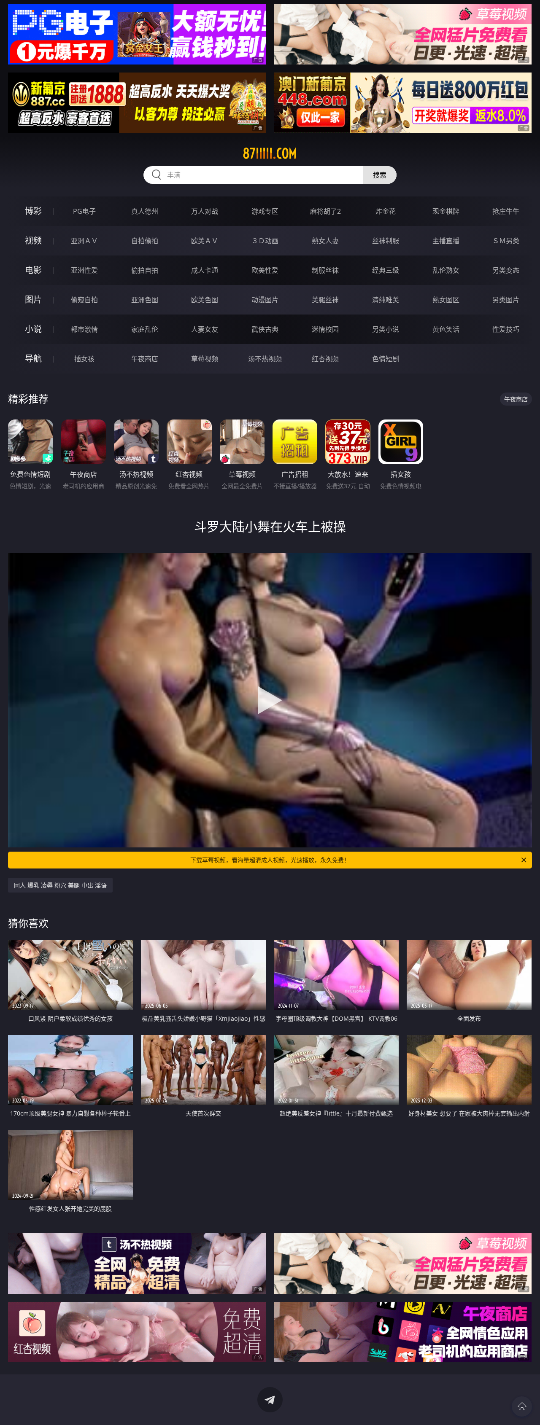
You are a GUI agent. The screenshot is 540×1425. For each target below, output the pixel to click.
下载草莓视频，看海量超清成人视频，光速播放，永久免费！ (270, 860)
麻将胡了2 (325, 211)
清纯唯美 (385, 299)
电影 (33, 270)
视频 (33, 240)
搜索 (379, 175)
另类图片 (505, 299)
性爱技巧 (505, 329)
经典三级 (385, 270)
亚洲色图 (144, 299)
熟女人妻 (325, 240)
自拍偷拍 (144, 240)
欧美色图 (204, 299)
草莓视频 (204, 358)
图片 (33, 299)
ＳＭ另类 (505, 240)
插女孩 (84, 358)
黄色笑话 (445, 329)
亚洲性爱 (84, 270)
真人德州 (144, 211)
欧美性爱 (264, 270)
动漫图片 (264, 299)
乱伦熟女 (445, 270)
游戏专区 (264, 211)
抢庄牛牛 (505, 211)
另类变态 (505, 270)
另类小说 (385, 329)
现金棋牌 (445, 211)
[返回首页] (522, 1406)
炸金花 (385, 211)
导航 (33, 358)
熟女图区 (445, 299)
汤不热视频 (265, 358)
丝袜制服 (385, 240)
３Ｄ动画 (264, 240)
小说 (33, 329)
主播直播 (445, 240)
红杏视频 (325, 358)
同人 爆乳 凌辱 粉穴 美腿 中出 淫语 (60, 885)
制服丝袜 (325, 270)
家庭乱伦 (144, 329)
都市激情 (84, 329)
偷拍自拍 (144, 270)
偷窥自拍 (84, 299)
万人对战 (204, 211)
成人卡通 (204, 270)
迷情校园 (325, 329)
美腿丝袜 (325, 299)
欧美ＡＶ (204, 240)
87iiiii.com (270, 153)
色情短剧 (385, 358)
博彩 (33, 211)
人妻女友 (204, 329)
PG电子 (84, 211)
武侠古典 (264, 329)
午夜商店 (144, 358)
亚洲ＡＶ (84, 240)
